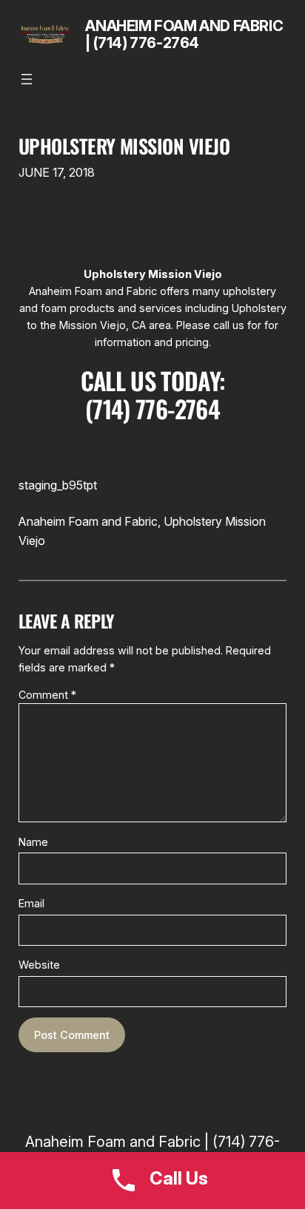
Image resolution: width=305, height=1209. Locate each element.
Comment (47, 694)
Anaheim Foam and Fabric (88, 521)
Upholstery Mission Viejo (124, 146)
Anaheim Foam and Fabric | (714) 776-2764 (184, 34)
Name (33, 842)
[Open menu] (27, 79)
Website (39, 964)
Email (31, 903)
